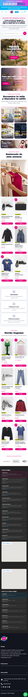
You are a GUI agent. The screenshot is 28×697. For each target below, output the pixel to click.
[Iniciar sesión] (22, 12)
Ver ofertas (22, 83)
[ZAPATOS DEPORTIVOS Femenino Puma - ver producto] (7, 206)
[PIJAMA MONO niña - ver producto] (20, 347)
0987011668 (6, 501)
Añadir (7, 223)
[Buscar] (5, 12)
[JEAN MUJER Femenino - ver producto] (20, 376)
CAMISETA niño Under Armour (5, 274)
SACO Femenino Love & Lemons (5, 442)
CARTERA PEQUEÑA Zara (18, 217)
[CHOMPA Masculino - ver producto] (20, 405)
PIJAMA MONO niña (19, 357)
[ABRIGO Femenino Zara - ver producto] (7, 234)
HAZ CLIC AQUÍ (21, 3)
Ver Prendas (14, 56)
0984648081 (7, 475)
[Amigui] (11, 12)
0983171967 (6, 532)
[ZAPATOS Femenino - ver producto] (7, 405)
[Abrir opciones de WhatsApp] (25, 694)
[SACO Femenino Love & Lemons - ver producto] (7, 432)
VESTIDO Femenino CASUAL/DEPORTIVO (20, 442)
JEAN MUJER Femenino (18, 387)
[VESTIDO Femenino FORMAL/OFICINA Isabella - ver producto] (7, 347)
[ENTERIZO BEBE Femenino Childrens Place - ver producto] (20, 234)
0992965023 (7, 538)
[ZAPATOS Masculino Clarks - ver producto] (20, 263)
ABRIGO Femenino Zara (7, 244)
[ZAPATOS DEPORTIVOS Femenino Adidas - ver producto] (7, 376)
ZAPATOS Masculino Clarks (19, 274)
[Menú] (2, 12)
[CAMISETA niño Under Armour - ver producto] (7, 263)
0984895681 (6, 526)
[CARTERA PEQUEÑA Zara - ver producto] (20, 206)
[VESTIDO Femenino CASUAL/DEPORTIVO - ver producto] (20, 432)
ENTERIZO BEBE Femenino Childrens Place (19, 246)
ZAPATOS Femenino (6, 415)
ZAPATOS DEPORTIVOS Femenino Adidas (7, 387)
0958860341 (6, 507)
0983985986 (6, 495)
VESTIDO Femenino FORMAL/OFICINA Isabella (6, 358)
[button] (25, 12)
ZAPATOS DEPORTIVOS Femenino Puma (7, 217)
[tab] (10, 64)
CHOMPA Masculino (19, 415)
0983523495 (7, 520)
